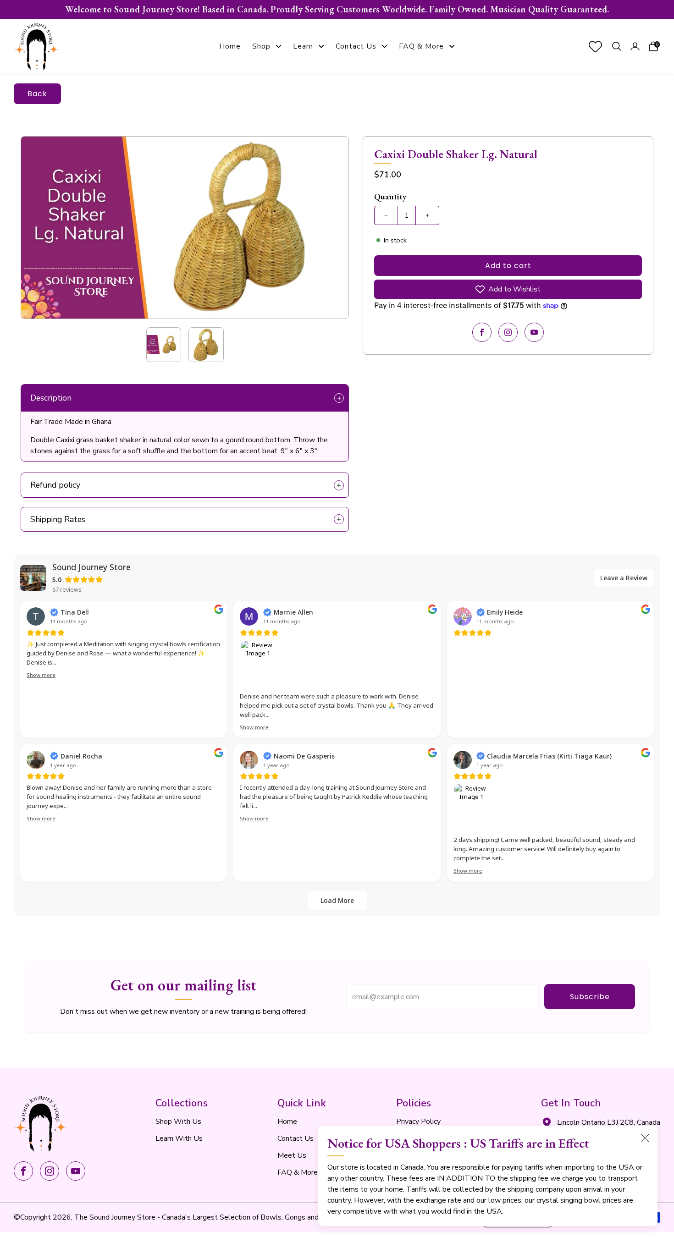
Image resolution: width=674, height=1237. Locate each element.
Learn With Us (179, 1138)
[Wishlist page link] (595, 46)
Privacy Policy (418, 1121)
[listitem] (337, 9)
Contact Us (356, 46)
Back (37, 93)
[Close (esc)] (645, 1138)
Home (230, 46)
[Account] (635, 46)
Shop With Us (178, 1121)
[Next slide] (331, 227)
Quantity (390, 196)
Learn (303, 46)
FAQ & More (421, 46)
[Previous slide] (38, 227)
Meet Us (291, 1155)
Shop (261, 46)
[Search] (617, 46)
